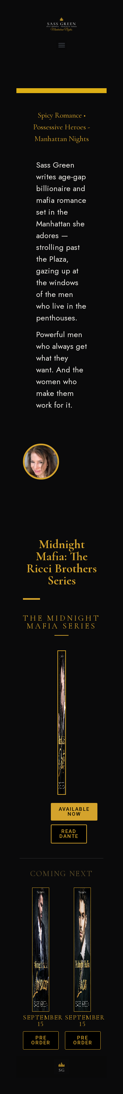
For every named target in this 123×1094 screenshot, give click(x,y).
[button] (61, 45)
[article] (61, 285)
